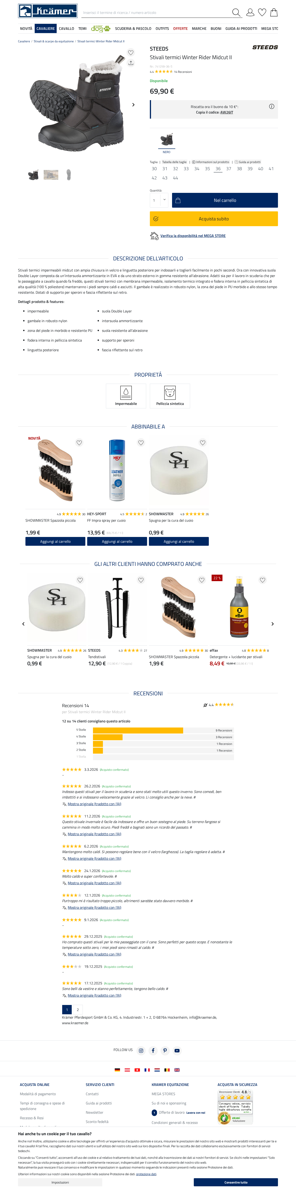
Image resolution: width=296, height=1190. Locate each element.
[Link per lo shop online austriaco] (128, 1069)
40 (260, 168)
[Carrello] (274, 11)
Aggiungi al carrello (117, 541)
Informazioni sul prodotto (213, 162)
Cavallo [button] (66, 28)
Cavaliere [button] (46, 28)
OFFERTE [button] (180, 28)
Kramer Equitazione (170, 1084)
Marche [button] (199, 28)
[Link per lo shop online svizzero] (138, 1069)
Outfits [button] (162, 28)
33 (186, 168)
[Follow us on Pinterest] (165, 1050)
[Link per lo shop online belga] (168, 1069)
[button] (101, 28)
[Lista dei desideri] (262, 11)
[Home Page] (48, 10)
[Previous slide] (21, 104)
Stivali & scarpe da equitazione (54, 41)
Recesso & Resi (32, 1118)
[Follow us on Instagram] (141, 1050)
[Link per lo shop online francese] (148, 1069)
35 (207, 168)
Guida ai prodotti (250, 162)
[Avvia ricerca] (237, 12)
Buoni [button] (216, 28)
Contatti (92, 1094)
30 (154, 168)
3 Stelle (81, 743)
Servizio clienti (100, 1084)
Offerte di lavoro (179, 1112)
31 (164, 168)
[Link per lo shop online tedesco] (118, 1069)
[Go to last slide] (23, 623)
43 (164, 177)
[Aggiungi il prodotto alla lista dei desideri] (130, 52)
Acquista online (34, 1084)
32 (175, 168)
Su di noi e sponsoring (169, 1103)
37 (228, 168)
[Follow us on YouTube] (177, 1050)
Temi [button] (82, 28)
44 (175, 177)
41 (271, 168)
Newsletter (94, 1112)
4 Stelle (81, 736)
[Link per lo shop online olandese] (158, 1069)
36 (218, 168)
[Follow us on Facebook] (153, 1050)
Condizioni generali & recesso (175, 1122)
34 (196, 168)
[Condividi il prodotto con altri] (130, 63)
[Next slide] (133, 104)
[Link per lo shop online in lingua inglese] (178, 1069)
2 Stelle (81, 750)
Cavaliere (24, 41)
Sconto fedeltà (97, 1121)
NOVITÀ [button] (26, 28)
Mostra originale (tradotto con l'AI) (94, 804)
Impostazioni (60, 1182)
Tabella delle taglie (174, 162)
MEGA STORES (273, 28)
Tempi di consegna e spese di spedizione (42, 1105)
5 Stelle (81, 730)
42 (154, 177)
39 (250, 168)
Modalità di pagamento (38, 1094)
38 (239, 168)
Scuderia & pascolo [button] (133, 28)
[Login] (250, 11)
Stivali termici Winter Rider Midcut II (100, 41)
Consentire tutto (236, 1182)
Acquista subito (214, 218)
